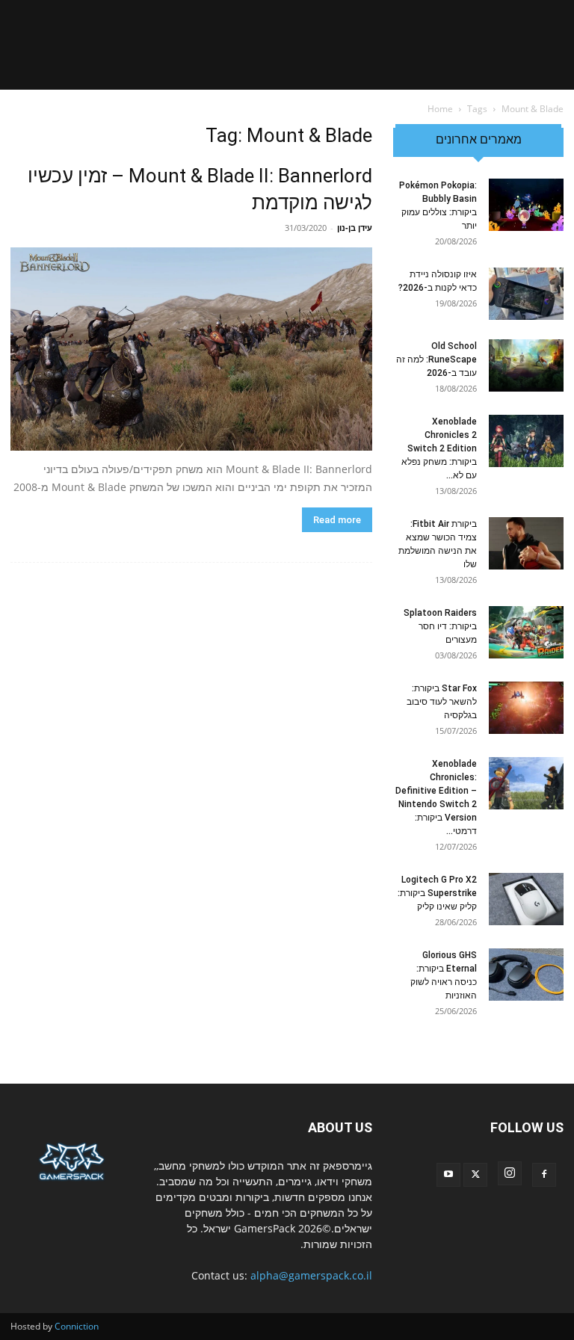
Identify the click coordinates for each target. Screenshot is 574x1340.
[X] (475, 1175)
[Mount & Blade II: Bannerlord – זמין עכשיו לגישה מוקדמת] (191, 349)
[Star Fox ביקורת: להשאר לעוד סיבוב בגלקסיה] (526, 708)
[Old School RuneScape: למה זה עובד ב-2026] (526, 365)
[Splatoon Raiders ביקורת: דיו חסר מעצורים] (526, 632)
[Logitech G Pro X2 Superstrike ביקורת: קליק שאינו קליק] (526, 899)
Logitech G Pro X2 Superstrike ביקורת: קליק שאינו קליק (437, 893)
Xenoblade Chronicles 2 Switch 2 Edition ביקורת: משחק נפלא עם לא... (439, 448)
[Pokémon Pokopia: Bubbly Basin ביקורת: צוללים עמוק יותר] (526, 205)
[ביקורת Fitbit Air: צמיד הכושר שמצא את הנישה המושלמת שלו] (526, 543)
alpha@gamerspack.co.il (311, 1275)
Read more (337, 519)
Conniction (77, 1326)
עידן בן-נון (354, 227)
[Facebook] (544, 1175)
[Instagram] (510, 1173)
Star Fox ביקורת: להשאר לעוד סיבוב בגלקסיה (442, 701)
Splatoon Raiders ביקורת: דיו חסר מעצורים (440, 626)
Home (440, 108)
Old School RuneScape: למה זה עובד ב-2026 (436, 359)
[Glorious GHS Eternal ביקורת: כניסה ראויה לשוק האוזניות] (526, 974)
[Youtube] (448, 1175)
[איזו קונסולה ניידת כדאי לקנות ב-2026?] (526, 294)
